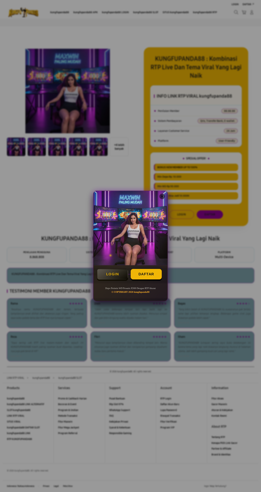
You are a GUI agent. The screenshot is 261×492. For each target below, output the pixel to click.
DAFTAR (146, 274)
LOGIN (112, 274)
